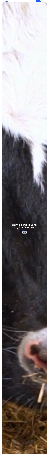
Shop (42, 1)
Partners (28, 1)
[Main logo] (6, 1)
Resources (20, 1)
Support (31, 1)
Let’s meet (37, 1)
